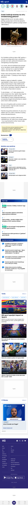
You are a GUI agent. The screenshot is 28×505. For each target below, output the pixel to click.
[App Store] (19, 477)
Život (3, 452)
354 (3, 243)
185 (3, 262)
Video (12, 446)
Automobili (4, 465)
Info (3, 446)
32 (6, 165)
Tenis (3, 11)
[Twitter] (20, 440)
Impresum (13, 460)
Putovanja (4, 455)
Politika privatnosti (15, 464)
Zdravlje (4, 453)
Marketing (13, 458)
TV (11, 448)
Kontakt (12, 470)
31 (6, 157)
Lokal (3, 467)
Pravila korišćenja (15, 462)
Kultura (4, 457)
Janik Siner (23, 297)
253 (3, 250)
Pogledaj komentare (5, 139)
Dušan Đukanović (7, 428)
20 (6, 173)
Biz (3, 450)
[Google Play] (9, 477)
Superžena (4, 459)
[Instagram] (22, 440)
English (12, 450)
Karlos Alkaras (15, 297)
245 (3, 256)
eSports (4, 461)
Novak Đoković (6, 297)
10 (6, 149)
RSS (11, 468)
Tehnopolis (4, 463)
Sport (3, 448)
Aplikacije (13, 466)
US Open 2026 (12, 149)
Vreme (12, 452)
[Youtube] (25, 440)
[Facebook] (17, 440)
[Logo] (5, 2)
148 (3, 267)
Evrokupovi (11, 157)
